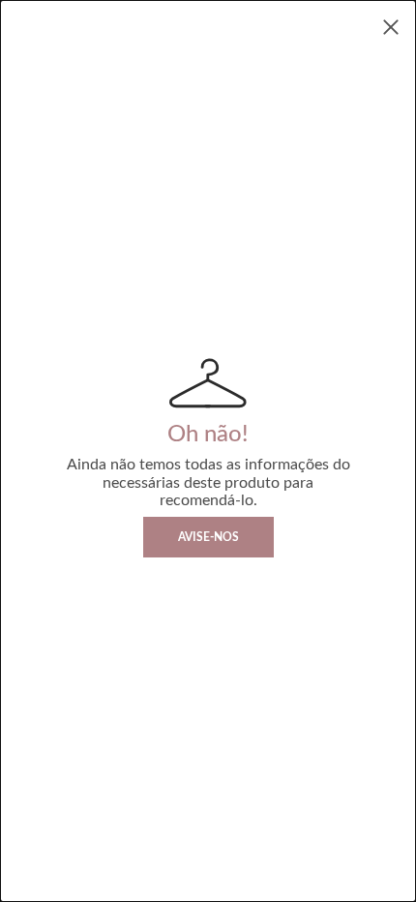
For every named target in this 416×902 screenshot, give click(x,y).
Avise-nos (208, 537)
